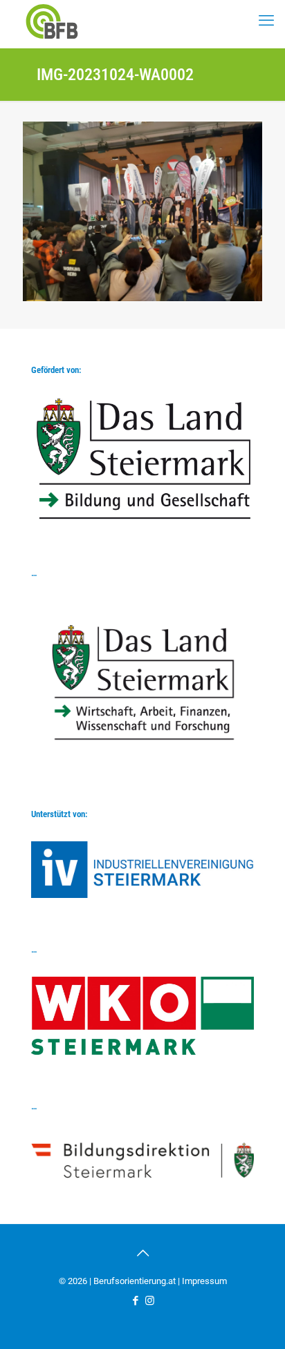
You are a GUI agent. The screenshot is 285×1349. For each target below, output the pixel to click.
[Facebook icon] (135, 1300)
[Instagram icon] (150, 1300)
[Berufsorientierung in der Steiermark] (52, 20)
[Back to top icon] (142, 1252)
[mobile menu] (266, 20)
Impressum (204, 1281)
